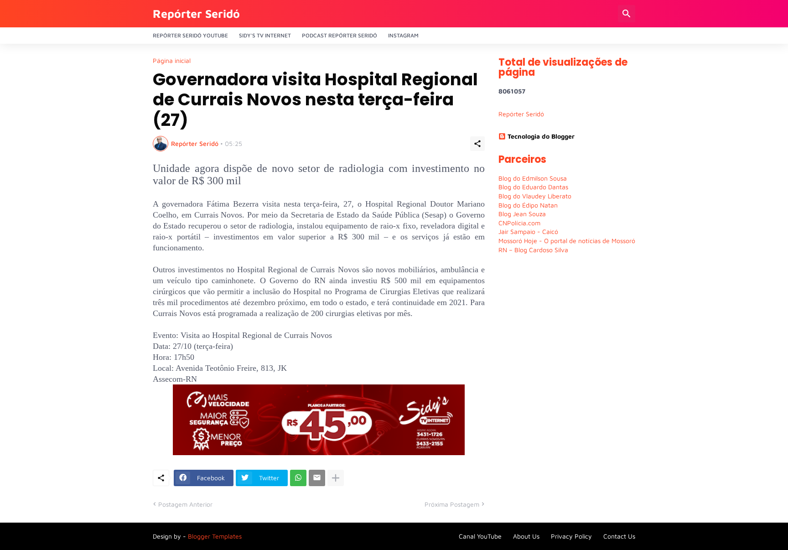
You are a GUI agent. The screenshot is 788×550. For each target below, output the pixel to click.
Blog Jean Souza (522, 214)
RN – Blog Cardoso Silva (533, 250)
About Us (526, 536)
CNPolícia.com (519, 223)
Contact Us (619, 536)
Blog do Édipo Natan (528, 205)
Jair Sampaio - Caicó (528, 231)
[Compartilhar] (477, 143)
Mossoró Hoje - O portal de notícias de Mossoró (566, 240)
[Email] (317, 478)
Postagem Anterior (185, 504)
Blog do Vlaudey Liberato (534, 196)
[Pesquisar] (626, 13)
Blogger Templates (215, 536)
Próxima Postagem (452, 504)
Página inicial (172, 60)
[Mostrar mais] (335, 478)
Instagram (403, 35)
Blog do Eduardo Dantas (533, 187)
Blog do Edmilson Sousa (532, 178)
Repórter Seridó (196, 13)
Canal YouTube (480, 536)
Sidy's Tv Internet (265, 35)
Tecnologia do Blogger (541, 136)
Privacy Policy (571, 536)
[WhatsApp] (298, 478)
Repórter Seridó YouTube (190, 35)
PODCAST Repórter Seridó (339, 35)
